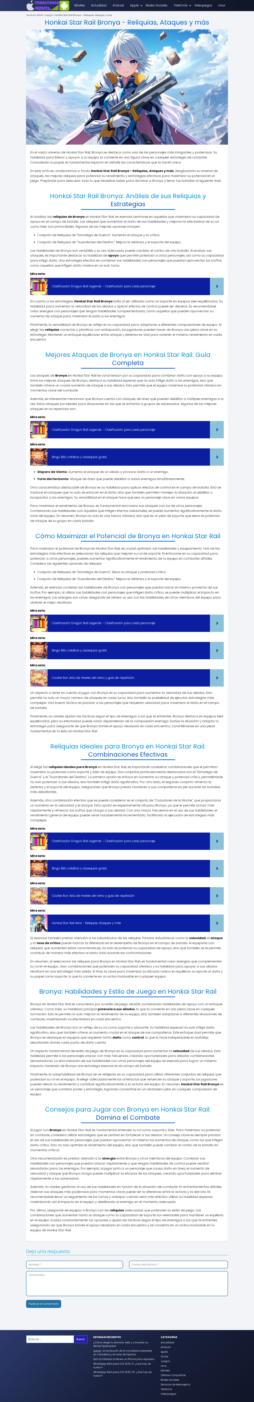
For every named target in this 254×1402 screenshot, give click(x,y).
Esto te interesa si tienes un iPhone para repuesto (123, 1359)
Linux (221, 5)
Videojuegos (203, 5)
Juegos (165, 1361)
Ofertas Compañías (173, 1375)
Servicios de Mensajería (175, 1384)
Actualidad (98, 5)
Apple (134, 5)
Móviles (79, 5)
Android (118, 5)
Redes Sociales (156, 5)
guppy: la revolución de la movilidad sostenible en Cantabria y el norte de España (122, 1352)
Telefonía (180, 5)
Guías (164, 1356)
